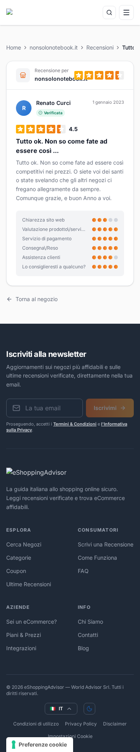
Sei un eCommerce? (31, 621)
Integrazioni (21, 648)
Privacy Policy (81, 724)
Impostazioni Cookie (70, 736)
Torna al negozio (37, 299)
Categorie (18, 557)
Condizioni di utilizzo (36, 724)
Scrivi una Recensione (105, 544)
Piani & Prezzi (23, 634)
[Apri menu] (126, 12)
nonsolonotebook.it (54, 47)
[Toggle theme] (89, 709)
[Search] (109, 12)
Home (13, 47)
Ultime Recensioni (28, 584)
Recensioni (100, 47)
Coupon (16, 571)
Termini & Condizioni (74, 424)
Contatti (88, 634)
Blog (83, 648)
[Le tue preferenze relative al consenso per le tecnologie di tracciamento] (39, 744)
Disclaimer (115, 724)
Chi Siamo (90, 621)
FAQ (83, 571)
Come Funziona (97, 557)
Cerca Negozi (23, 544)
